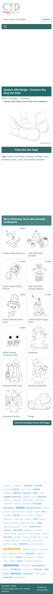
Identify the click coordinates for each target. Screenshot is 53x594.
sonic (20, 561)
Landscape (24, 523)
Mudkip (17, 537)
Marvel (7, 530)
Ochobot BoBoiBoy (11, 540)
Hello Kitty (19, 519)
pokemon (11, 548)
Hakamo (39, 515)
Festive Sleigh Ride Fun (14, 253)
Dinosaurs (8, 507)
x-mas (20, 160)
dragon (29, 512)
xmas (13, 160)
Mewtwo (39, 530)
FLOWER (17, 515)
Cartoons (42, 496)
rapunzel (41, 553)
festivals (40, 160)
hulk (35, 519)
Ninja (46, 537)
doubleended (18, 512)
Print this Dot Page (26, 149)
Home (4, 98)
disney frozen (34, 507)
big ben (27, 493)
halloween (8, 519)
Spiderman (11, 565)
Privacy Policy (42, 590)
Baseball (7, 493)
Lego (39, 522)
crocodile (26, 504)
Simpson (40, 557)
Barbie (36, 489)
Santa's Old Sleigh (15, 156)
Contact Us (41, 587)
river (5, 557)
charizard (16, 500)
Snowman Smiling (11, 416)
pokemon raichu (16, 553)
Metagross (29, 530)
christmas (29, 156)
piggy (14, 544)
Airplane (28, 485)
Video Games (40, 574)
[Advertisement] (26, 56)
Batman (17, 493)
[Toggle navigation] (5, 26)
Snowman (32, 353)
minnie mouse (33, 534)
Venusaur (28, 573)
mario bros (35, 526)
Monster (7, 537)
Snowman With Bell (37, 386)
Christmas (25, 98)
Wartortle (8, 577)
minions (21, 534)
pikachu (23, 543)
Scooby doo (29, 557)
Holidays (14, 98)
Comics (17, 504)
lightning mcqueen (11, 527)
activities (18, 486)
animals (7, 489)
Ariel (23, 489)
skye (5, 561)
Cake (42, 493)
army (29, 489)
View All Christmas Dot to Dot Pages (32, 423)
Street (5, 569)
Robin (11, 557)
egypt (36, 512)
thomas (38, 569)
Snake (12, 561)
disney (20, 507)
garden (30, 515)
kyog (5, 523)
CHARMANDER (28, 500)
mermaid (17, 530)
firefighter (7, 515)
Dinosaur (37, 503)
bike (35, 493)
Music (25, 537)
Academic (7, 486)
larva (33, 523)
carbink (26, 497)
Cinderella (7, 504)
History (28, 519)
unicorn (16, 573)
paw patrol (26, 540)
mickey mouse (9, 534)
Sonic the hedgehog (33, 561)
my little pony (36, 537)
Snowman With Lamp (12, 386)
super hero (27, 569)
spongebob (38, 565)
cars (33, 497)
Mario (24, 527)
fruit (23, 515)
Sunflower (15, 569)
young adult (20, 577)
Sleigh (31, 416)
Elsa (43, 511)
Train (46, 569)
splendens (25, 565)
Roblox (19, 557)
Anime (15, 489)
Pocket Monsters (37, 544)
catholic (6, 500)
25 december (30, 160)
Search (46, 19)
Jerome (42, 519)
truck (6, 573)
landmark (14, 523)
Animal (38, 485)
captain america (12, 496)
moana (45, 534)
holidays (38, 156)
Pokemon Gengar (30, 549)
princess (30, 553)
